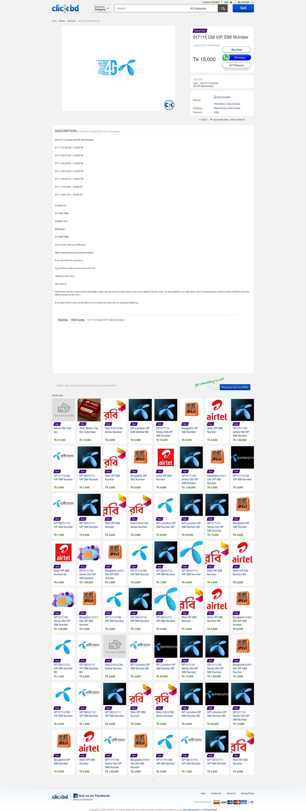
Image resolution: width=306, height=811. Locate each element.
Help (203, 793)
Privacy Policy (210, 809)
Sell (243, 7)
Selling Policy (247, 793)
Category (100, 8)
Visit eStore (219, 103)
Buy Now (237, 49)
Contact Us (216, 793)
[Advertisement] (153, 347)
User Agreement (191, 809)
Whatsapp (239, 57)
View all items (233, 103)
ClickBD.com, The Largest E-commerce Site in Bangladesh (65, 9)
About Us (231, 793)
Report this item (220, 119)
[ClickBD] (60, 797)
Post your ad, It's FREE (235, 387)
